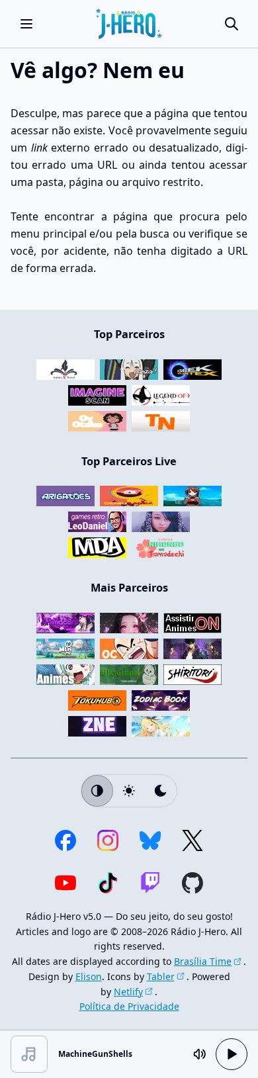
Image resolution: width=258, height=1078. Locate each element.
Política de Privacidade (129, 1006)
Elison (88, 976)
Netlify (128, 991)
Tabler (161, 976)
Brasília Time (203, 961)
